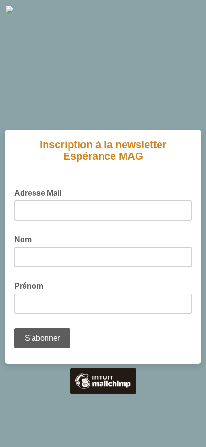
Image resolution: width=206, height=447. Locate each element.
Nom (25, 239)
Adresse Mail (40, 192)
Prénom (31, 285)
